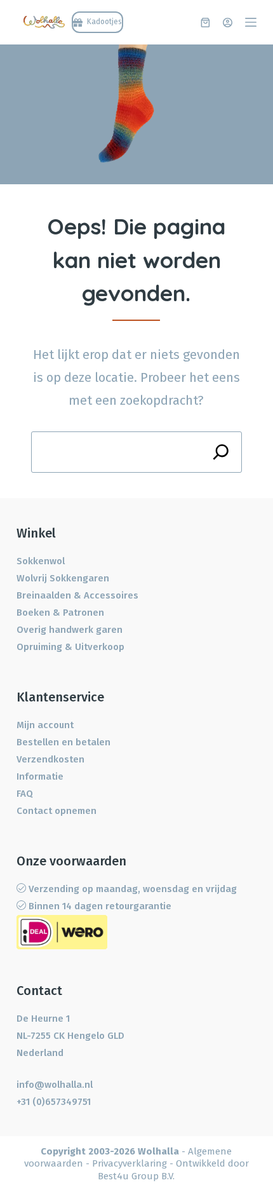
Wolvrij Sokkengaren (63, 578)
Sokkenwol (41, 561)
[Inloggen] (227, 22)
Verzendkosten (50, 759)
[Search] (221, 452)
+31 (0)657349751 (54, 1101)
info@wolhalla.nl (55, 1084)
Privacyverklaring (129, 1163)
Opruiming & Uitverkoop (70, 647)
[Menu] (250, 22)
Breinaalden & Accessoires (77, 595)
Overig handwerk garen (70, 629)
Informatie (40, 776)
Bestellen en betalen (63, 742)
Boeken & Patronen (60, 612)
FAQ (25, 793)
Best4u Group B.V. (136, 1176)
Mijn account (45, 725)
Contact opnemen (57, 810)
